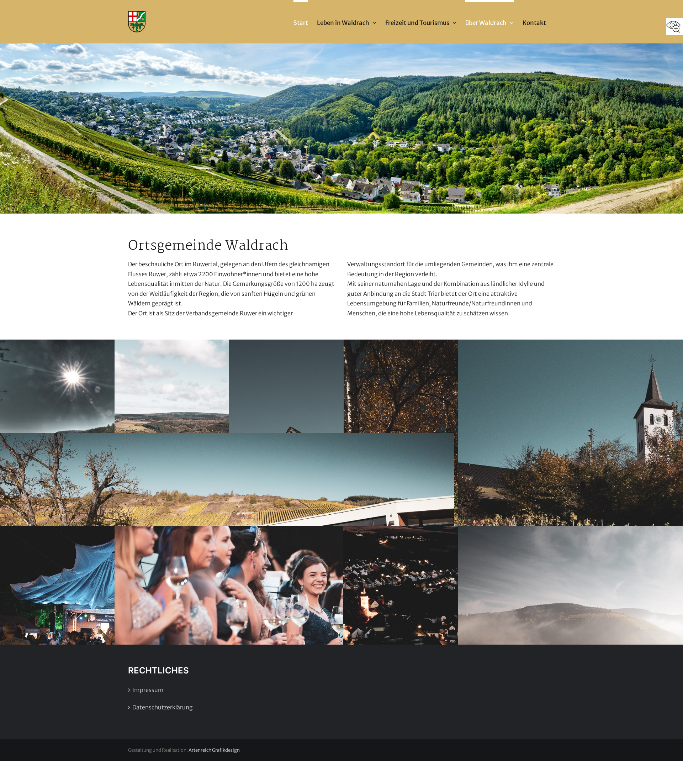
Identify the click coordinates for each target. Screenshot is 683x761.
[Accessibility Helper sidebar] (674, 26)
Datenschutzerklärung (162, 707)
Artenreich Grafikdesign (214, 750)
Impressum (148, 689)
